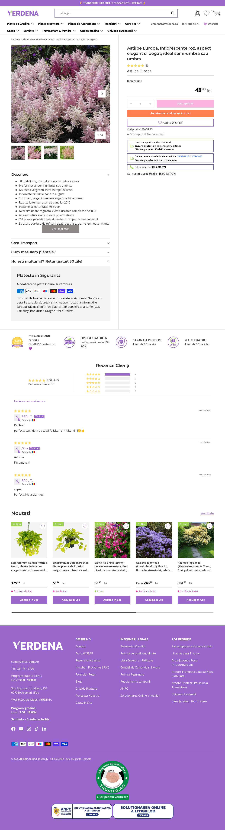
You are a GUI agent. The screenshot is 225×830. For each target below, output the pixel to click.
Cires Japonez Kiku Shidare (189, 701)
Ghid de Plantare (86, 688)
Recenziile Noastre (88, 660)
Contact (81, 646)
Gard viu (130, 23)
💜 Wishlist (211, 23)
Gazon (11, 30)
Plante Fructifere (49, 23)
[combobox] (116, 13)
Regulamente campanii (135, 681)
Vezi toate (207, 513)
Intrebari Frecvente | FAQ (92, 667)
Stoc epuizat (185, 103)
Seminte (29, 30)
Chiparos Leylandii (184, 694)
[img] (22, 411)
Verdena (15, 39)
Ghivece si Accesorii (120, 30)
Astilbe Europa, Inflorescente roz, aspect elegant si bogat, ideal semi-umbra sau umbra (77, 39)
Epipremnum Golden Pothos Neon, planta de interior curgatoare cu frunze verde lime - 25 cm (71, 566)
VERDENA (23, 758)
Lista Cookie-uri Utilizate (136, 660)
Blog (79, 681)
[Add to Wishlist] (43, 526)
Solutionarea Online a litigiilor (140, 695)
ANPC (124, 688)
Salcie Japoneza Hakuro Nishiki (192, 646)
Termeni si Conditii (132, 646)
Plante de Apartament (82, 23)
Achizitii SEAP (84, 653)
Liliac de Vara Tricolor (186, 653)
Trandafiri (110, 23)
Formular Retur (86, 674)
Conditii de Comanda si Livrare (140, 667)
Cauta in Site (84, 703)
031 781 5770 (190, 23)
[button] (136, 65)
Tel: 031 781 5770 (22, 669)
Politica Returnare (132, 674)
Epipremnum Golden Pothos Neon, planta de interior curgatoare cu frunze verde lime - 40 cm (29, 566)
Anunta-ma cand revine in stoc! (170, 113)
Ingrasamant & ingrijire (57, 30)
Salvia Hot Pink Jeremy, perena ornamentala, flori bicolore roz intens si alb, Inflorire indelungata (111, 566)
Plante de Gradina (18, 23)
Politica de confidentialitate (138, 653)
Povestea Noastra (87, 695)
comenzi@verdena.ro (164, 23)
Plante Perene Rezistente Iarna (38, 39)
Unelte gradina (89, 30)
